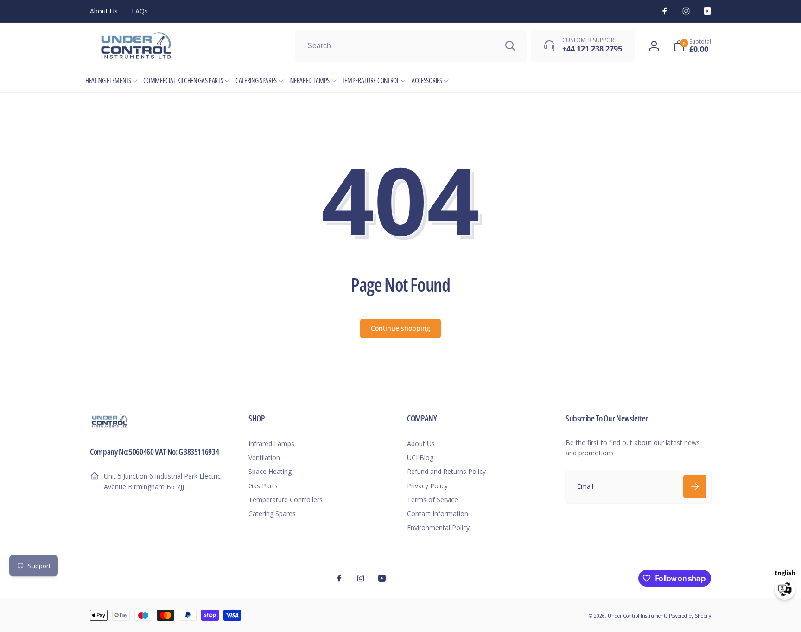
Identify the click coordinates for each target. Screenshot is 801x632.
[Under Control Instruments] (109, 426)
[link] (104, 11)
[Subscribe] (694, 486)
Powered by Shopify (690, 616)
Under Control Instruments (638, 616)
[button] (692, 46)
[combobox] (411, 46)
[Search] (510, 46)
